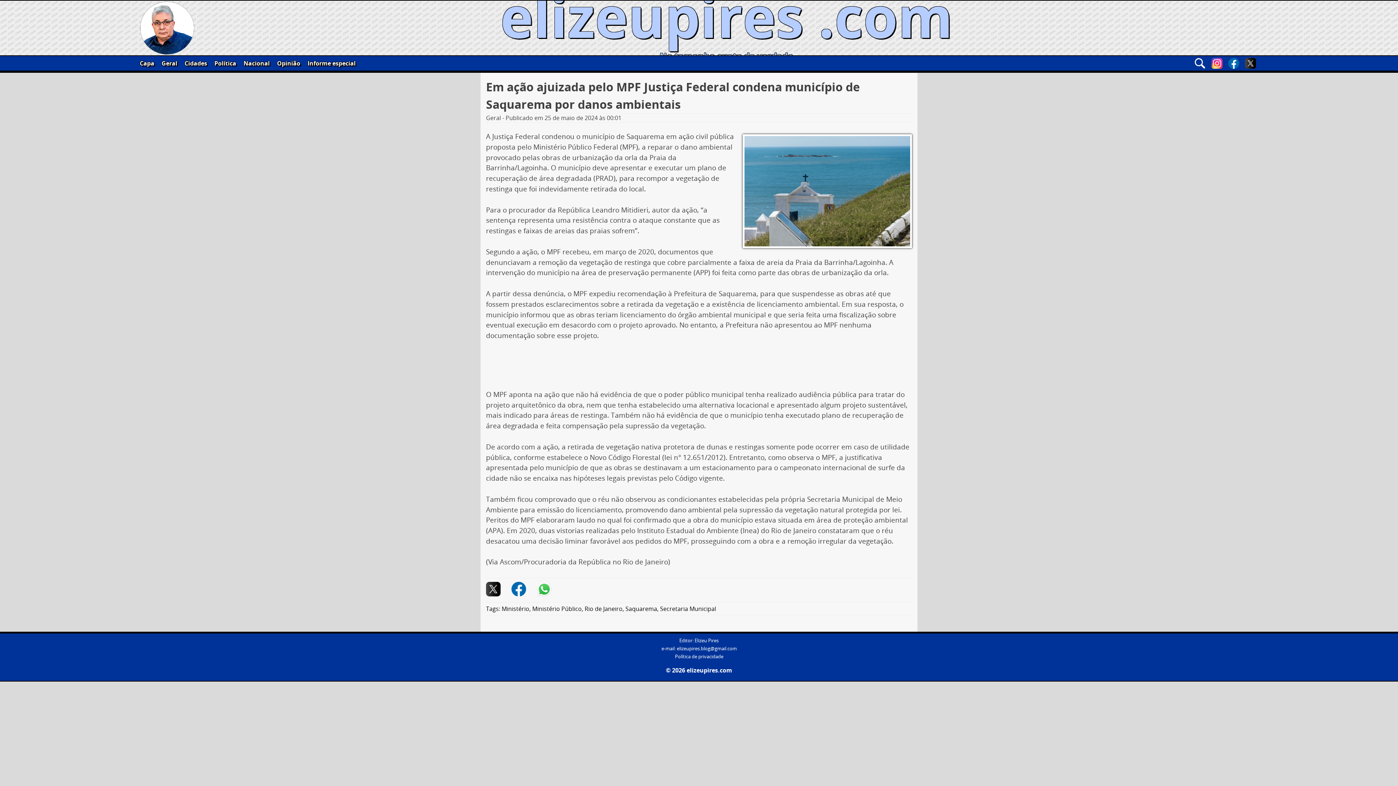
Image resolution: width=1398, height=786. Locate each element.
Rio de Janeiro (604, 609)
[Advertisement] (699, 368)
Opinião (288, 63)
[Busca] (1199, 63)
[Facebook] (1233, 63)
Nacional (257, 63)
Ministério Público (557, 609)
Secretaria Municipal (688, 609)
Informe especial (332, 63)
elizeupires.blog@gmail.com (707, 649)
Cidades (196, 63)
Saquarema (641, 609)
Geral (169, 63)
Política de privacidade (699, 657)
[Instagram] (1217, 63)
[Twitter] (1250, 63)
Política (225, 63)
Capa (147, 63)
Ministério (515, 609)
